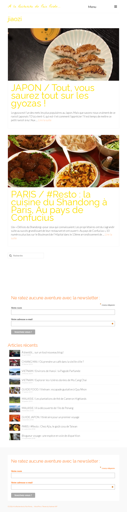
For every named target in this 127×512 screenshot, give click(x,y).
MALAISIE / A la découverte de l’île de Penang (47, 408)
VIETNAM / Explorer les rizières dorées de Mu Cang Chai (54, 380)
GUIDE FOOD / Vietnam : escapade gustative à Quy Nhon (54, 389)
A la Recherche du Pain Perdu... (34, 6)
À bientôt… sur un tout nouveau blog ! (43, 352)
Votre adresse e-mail (62, 319)
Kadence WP (53, 506)
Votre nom (16, 308)
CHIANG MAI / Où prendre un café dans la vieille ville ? (53, 361)
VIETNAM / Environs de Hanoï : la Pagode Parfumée (51, 371)
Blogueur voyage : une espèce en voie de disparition (51, 435)
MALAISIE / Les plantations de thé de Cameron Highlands (54, 398)
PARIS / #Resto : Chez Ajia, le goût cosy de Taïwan (49, 426)
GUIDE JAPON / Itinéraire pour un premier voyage (50, 417)
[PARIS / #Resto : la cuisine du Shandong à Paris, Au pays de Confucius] (63, 160)
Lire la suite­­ (44, 120)
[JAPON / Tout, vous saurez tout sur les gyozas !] (63, 54)
